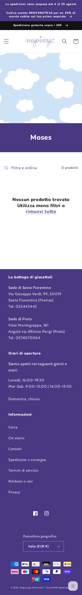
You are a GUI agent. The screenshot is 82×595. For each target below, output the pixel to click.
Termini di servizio (23, 470)
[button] (6, 41)
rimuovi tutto (41, 212)
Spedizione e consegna (27, 460)
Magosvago (26, 587)
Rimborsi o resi (20, 481)
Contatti (15, 449)
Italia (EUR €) (38, 546)
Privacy (14, 492)
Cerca (13, 427)
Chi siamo (16, 438)
